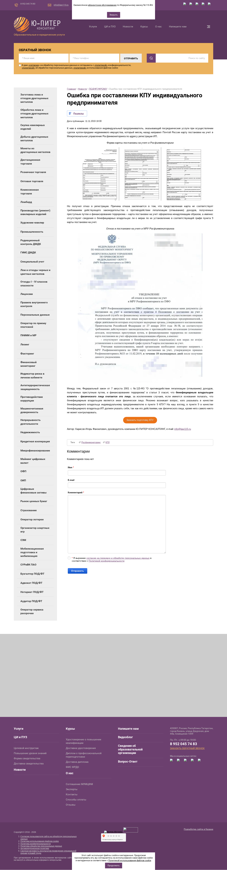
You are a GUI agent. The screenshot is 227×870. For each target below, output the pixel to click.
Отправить (77, 570)
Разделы (78, 113)
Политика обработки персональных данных (41, 846)
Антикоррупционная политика (34, 848)
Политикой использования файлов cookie (129, 860)
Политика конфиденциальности (35, 844)
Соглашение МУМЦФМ (79, 784)
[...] (208, 26)
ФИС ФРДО (72, 767)
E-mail (71, 480)
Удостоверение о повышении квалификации (83, 741)
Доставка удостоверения (81, 748)
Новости (82, 88)
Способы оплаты (76, 799)
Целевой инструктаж (26, 748)
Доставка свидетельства (29, 763)
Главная (71, 88)
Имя (71, 467)
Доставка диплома (77, 761)
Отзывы (70, 804)
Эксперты (71, 789)
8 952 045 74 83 (27, 3)
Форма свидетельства (27, 758)
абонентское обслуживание (102, 5)
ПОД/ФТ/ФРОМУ (98, 88)
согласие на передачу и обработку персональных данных (118, 558)
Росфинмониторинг (91, 442)
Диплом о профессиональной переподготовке (84, 755)
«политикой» (101, 65)
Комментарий (76, 492)
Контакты (71, 794)
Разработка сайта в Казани (198, 829)
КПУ (108, 442)
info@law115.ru (61, 5)
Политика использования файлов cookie (39, 841)
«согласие (33, 65)
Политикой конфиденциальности (106, 561)
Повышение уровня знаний (30, 753)
